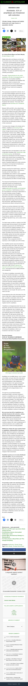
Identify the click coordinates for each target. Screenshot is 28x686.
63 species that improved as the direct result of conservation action (12, 267)
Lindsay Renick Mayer (19, 546)
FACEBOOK (14, 611)
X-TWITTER (14, 614)
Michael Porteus (9, 677)
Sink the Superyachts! (14, 636)
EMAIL (14, 610)
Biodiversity (11, 544)
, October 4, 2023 (8, 56)
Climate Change (18, 544)
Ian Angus (8, 658)
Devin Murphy (9, 546)
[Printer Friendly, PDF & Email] (6, 37)
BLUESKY (14, 613)
